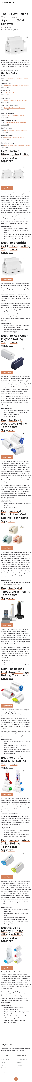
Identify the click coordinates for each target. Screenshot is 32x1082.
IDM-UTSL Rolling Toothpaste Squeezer (15, 130)
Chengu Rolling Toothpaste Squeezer (15, 123)
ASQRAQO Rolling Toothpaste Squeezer (15, 100)
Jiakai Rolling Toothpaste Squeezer (14, 137)
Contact (3, 1068)
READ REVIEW (5, 80)
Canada (19, 1062)
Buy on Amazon (7, 188)
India (18, 1068)
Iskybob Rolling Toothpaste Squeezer (15, 93)
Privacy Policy (5, 1059)
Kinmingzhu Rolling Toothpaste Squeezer (16, 78)
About (3, 1062)
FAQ (2, 1065)
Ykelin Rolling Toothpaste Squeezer (14, 108)
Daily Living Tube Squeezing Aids (16, 30)
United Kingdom (22, 1059)
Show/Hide (17, 70)
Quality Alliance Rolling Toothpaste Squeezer (17, 145)
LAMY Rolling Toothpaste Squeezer (14, 115)
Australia (19, 1065)
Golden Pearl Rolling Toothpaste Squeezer (16, 85)
